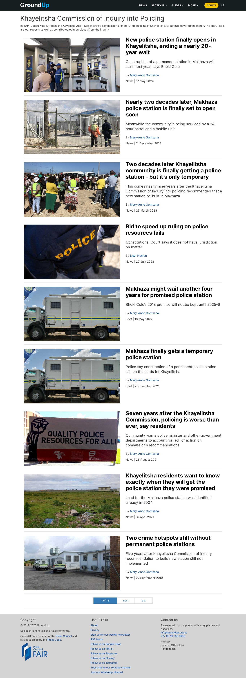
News (143, 5)
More (193, 5)
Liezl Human (138, 255)
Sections (159, 5)
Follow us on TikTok (102, 648)
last (144, 600)
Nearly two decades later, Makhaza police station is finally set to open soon (171, 108)
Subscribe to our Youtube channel (110, 667)
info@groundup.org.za (174, 632)
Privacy (95, 629)
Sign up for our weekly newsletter (110, 634)
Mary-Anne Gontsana (144, 75)
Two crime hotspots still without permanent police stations (168, 540)
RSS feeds (97, 639)
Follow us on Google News (106, 644)
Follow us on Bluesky (103, 658)
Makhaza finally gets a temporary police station (169, 354)
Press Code (54, 639)
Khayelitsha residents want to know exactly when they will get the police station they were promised (173, 481)
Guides (177, 5)
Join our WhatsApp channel (107, 672)
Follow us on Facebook (104, 653)
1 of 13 (105, 600)
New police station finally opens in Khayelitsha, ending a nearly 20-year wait (171, 45)
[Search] (223, 5)
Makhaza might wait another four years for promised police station (169, 291)
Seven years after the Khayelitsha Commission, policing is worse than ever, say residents (172, 419)
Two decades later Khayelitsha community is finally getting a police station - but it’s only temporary (173, 170)
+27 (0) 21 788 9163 (173, 636)
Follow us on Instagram (104, 662)
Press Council (64, 636)
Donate (211, 5)
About (94, 625)
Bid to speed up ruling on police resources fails (167, 229)
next (125, 600)
